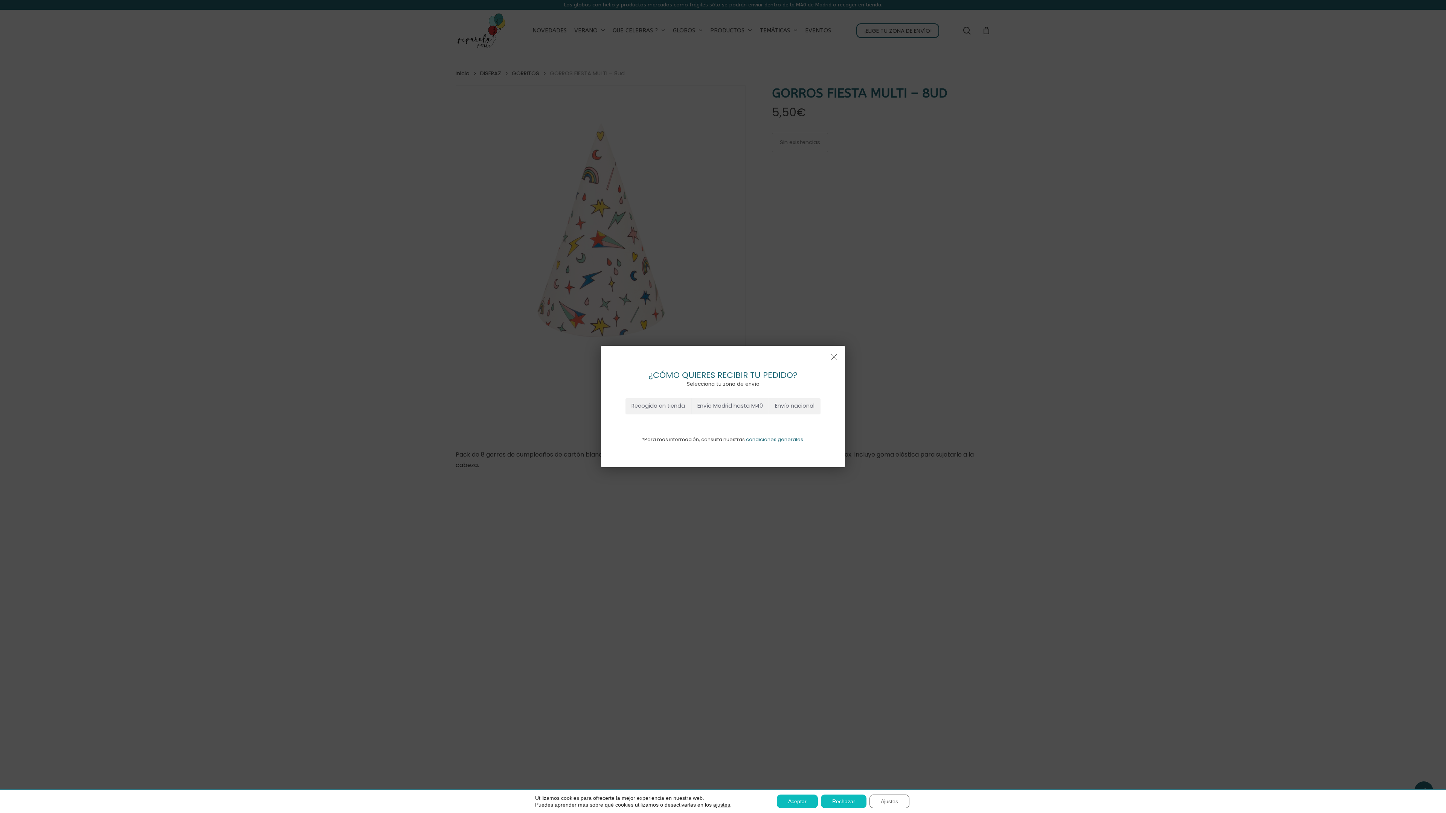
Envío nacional (795, 406)
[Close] (834, 356)
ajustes (721, 805)
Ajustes (889, 801)
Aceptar (797, 801)
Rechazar (843, 801)
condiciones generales (774, 439)
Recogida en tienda (658, 406)
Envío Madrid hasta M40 (730, 406)
